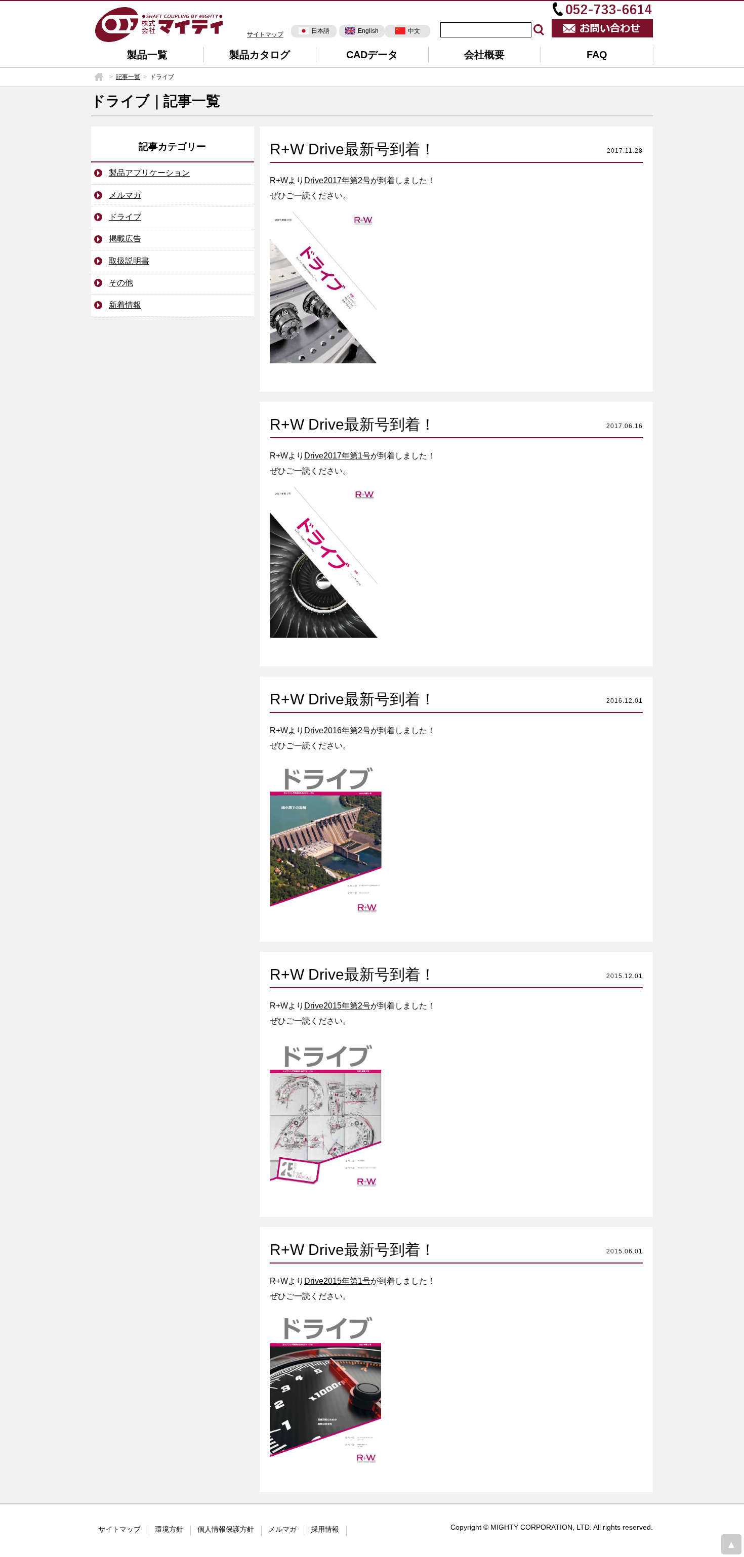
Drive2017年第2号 (337, 180)
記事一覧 (128, 76)
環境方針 (169, 1529)
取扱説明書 (129, 261)
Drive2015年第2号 (337, 1005)
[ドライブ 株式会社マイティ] (159, 24)
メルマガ (125, 195)
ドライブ (125, 217)
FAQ (597, 54)
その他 (121, 282)
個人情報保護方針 (225, 1529)
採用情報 (325, 1529)
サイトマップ (265, 34)
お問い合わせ (602, 28)
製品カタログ (259, 54)
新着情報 (125, 305)
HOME (98, 77)
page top (731, 1544)
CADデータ (372, 54)
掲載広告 (125, 238)
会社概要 (484, 54)
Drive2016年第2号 (337, 730)
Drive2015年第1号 (337, 1281)
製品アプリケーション (149, 173)
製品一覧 (147, 54)
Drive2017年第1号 (337, 455)
